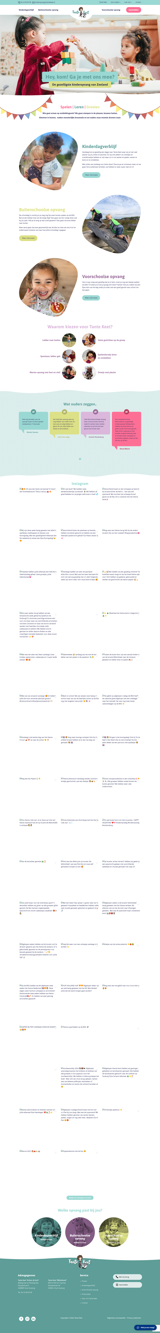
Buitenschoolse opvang (48, 10)
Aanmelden (134, 10)
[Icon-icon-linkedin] (33, 1319)
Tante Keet (103, 2)
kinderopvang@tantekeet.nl (45, 2)
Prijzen (84, 1281)
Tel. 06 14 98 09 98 (25, 1292)
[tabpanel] (33, 432)
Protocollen (86, 1294)
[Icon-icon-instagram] (27, 1319)
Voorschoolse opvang (111, 10)
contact (138, 2)
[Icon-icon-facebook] (21, 1319)
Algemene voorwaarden (116, 1318)
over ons (127, 2)
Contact (85, 1303)
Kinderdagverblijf (26, 10)
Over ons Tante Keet (89, 1299)
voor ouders (115, 2)
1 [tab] (80, 459)
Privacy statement (134, 1318)
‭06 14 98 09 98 (26, 2)
